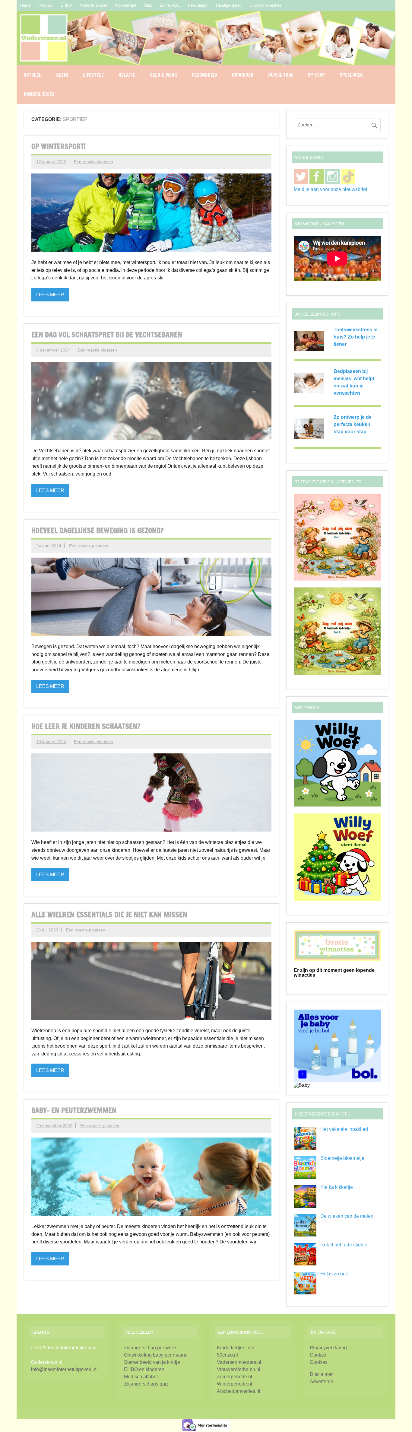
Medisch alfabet (93, 5)
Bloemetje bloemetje (342, 1158)
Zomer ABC (170, 5)
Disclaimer (321, 1374)
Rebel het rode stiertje (343, 1244)
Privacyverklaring (328, 1347)
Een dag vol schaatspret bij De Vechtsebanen (106, 334)
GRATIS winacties (265, 5)
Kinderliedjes (39, 94)
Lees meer (50, 294)
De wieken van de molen (346, 1216)
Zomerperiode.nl (234, 1376)
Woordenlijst (125, 5)
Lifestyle (93, 75)
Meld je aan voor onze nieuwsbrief (330, 189)
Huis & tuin (280, 75)
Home (25, 5)
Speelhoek (351, 75)
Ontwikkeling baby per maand (156, 1354)
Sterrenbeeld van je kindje (152, 1362)
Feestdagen (198, 5)
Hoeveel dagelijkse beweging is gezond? (97, 530)
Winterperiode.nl (234, 1383)
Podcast (45, 5)
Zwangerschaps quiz (146, 1383)
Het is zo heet (335, 1273)
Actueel (32, 75)
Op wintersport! (58, 146)
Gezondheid (204, 75)
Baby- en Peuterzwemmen (73, 1110)
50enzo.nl (227, 1354)
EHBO (66, 5)
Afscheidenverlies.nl (238, 1391)
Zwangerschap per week (150, 1347)
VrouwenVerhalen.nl (238, 1369)
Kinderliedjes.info (235, 1347)
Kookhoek (242, 75)
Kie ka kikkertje (336, 1187)
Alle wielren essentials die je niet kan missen (109, 914)
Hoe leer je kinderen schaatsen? (85, 726)
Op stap (316, 75)
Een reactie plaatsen (93, 161)
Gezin (62, 75)
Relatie (127, 75)
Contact (318, 1354)
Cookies (319, 1362)
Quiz (148, 5)
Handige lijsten (229, 5)
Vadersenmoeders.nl (239, 1362)
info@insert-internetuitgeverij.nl (64, 1369)
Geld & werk (163, 75)
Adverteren (321, 1381)
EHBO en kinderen (144, 1369)
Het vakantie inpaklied (344, 1129)
